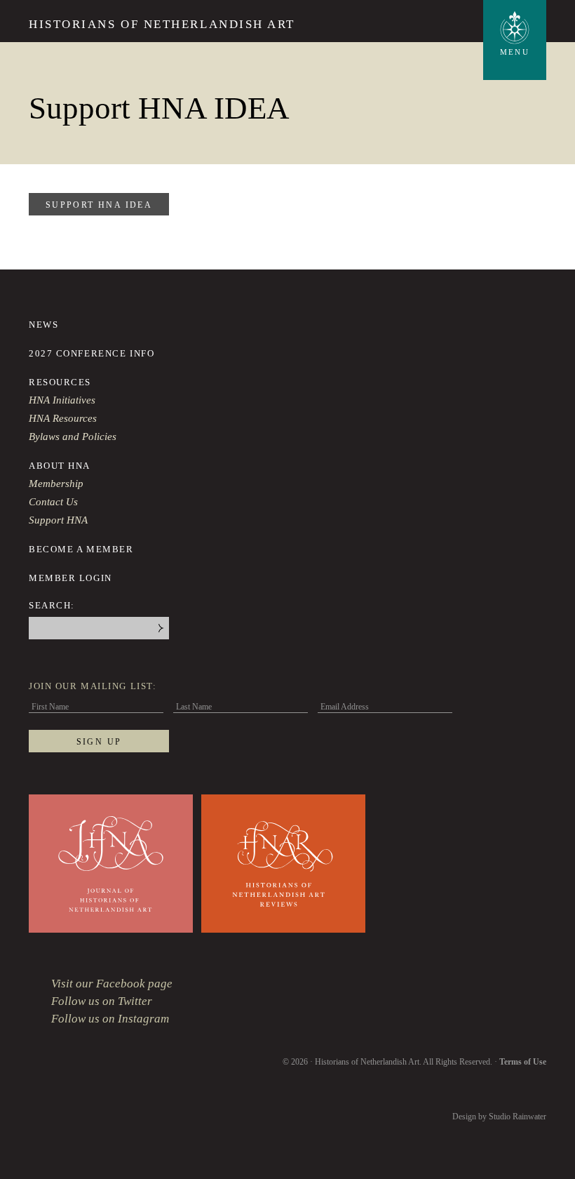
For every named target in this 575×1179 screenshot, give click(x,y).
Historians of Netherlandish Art (162, 24)
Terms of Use (522, 1062)
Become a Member (81, 549)
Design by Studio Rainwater (499, 1116)
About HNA (59, 465)
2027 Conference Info (91, 353)
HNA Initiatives (62, 400)
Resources (60, 382)
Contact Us (53, 501)
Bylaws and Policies (72, 436)
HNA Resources (63, 418)
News (43, 324)
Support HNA (58, 520)
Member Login (70, 578)
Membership (56, 483)
